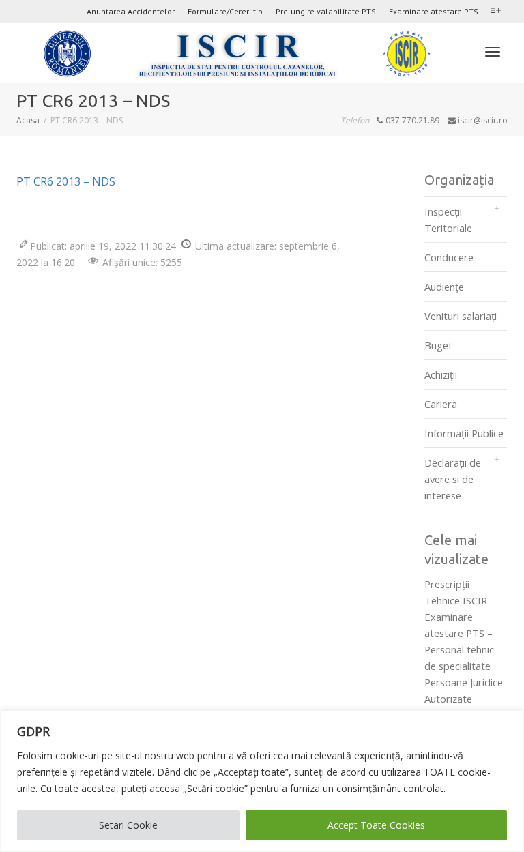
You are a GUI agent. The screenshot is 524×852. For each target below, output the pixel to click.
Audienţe (444, 286)
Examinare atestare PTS (433, 11)
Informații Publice (464, 433)
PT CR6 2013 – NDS (65, 181)
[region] (262, 781)
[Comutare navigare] (493, 51)
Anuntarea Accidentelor (131, 11)
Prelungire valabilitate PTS (326, 11)
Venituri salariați (460, 316)
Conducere (449, 257)
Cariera (440, 404)
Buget (438, 345)
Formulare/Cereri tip (225, 11)
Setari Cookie (128, 825)
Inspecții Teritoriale (448, 220)
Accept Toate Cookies (376, 825)
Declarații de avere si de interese (452, 479)
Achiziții (440, 374)
